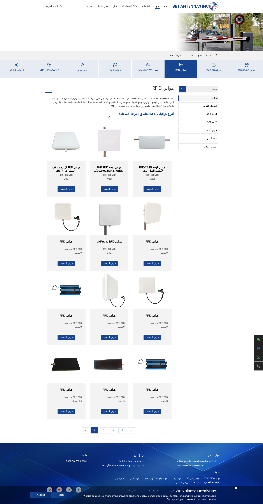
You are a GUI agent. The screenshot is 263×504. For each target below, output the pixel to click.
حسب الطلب (210, 146)
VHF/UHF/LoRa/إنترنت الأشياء (207, 482)
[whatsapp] (258, 357)
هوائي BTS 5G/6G (212, 478)
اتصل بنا (89, 6)
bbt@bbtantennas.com (131, 461)
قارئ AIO (212, 130)
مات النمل (212, 138)
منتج (157, 6)
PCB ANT (212, 122)
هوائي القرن (134, 478)
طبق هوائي (119, 478)
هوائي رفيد (176, 478)
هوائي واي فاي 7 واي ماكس (155, 478)
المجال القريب (209, 106)
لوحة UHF (212, 114)
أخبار (115, 6)
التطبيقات (146, 6)
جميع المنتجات (195, 55)
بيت (165, 6)
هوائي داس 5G (192, 478)
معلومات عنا (103, 6)
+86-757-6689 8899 (76, 461)
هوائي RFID (175, 55)
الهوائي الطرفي (182, 482)
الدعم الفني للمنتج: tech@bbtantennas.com (123, 465)
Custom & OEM (129, 6)
